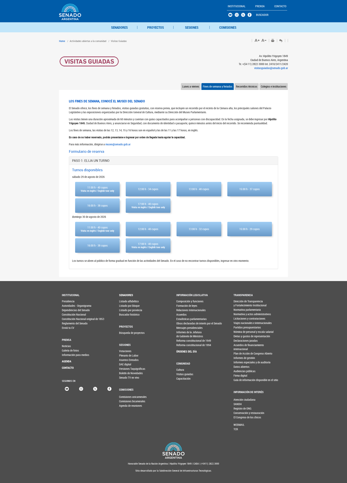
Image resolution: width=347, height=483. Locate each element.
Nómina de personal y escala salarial (242, 332)
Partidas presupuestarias (242, 327)
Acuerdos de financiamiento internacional (242, 347)
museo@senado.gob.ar (118, 144)
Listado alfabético (127, 301)
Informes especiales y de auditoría (242, 362)
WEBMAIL (239, 425)
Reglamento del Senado (70, 323)
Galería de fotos (70, 350)
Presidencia (68, 301)
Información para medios (70, 355)
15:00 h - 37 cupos (249, 189)
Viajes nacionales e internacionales (242, 323)
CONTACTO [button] (280, 6)
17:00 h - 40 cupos (148, 205)
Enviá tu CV (68, 328)
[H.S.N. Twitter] (244, 16)
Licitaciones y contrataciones (242, 318)
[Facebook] (109, 388)
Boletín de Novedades (127, 373)
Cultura (180, 370)
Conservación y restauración (240, 413)
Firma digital (240, 375)
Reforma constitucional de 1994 (184, 345)
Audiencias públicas (242, 371)
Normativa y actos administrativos (242, 314)
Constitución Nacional (70, 314)
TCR (236, 429)
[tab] (173, 161)
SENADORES (119, 27)
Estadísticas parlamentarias (184, 319)
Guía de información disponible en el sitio (242, 380)
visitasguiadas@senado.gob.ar (271, 68)
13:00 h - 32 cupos (199, 229)
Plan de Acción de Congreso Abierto (242, 353)
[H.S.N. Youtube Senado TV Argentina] (231, 16)
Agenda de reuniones (125, 406)
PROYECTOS (155, 27)
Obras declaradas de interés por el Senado (184, 323)
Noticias (66, 346)
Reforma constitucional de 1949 (184, 340)
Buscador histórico (127, 314)
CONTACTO (68, 368)
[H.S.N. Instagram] (238, 16)
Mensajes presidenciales (184, 328)
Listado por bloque (127, 306)
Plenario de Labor (127, 355)
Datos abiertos (241, 367)
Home (62, 41)
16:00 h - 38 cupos (97, 205)
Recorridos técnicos (246, 86)
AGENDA (66, 361)
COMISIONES (227, 27)
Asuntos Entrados (127, 360)
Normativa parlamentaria (242, 310)
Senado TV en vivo (127, 377)
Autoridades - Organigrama (70, 306)
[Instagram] (81, 388)
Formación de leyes (184, 306)
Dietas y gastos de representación (242, 336)
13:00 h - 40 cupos (199, 189)
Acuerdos (181, 314)
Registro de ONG (240, 408)
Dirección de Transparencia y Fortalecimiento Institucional (242, 303)
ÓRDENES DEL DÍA (184, 351)
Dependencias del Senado (70, 310)
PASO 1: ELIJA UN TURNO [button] (90, 160)
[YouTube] (67, 388)
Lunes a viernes (190, 86)
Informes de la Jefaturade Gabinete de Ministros (184, 334)
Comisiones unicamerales (125, 397)
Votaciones (125, 351)
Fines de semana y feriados (217, 86)
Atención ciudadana (240, 399)
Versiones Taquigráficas (127, 369)
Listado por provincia (127, 310)
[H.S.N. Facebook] (251, 16)
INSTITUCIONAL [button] (237, 6)
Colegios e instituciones (273, 86)
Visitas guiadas (184, 374)
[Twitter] (95, 388)
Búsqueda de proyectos (127, 333)
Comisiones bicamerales (125, 401)
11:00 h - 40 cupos (97, 188)
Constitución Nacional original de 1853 (70, 319)
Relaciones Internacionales (184, 310)
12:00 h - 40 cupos (148, 229)
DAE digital (125, 364)
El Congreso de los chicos (240, 417)
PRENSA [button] (260, 6)
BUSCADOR (262, 15)
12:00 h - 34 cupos (148, 189)
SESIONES (191, 27)
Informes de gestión (242, 358)
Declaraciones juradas (242, 340)
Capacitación (183, 378)
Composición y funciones (184, 301)
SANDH (238, 404)
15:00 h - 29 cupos (249, 229)
